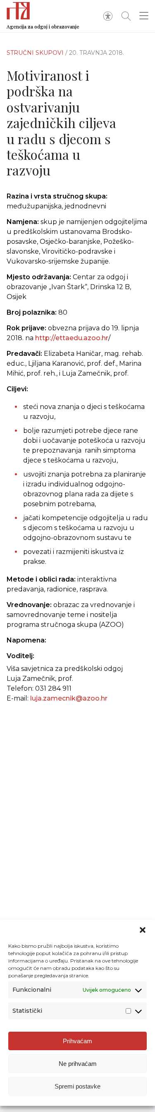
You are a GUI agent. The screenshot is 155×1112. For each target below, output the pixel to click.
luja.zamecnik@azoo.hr (68, 698)
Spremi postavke (77, 1086)
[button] (142, 930)
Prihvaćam (77, 1040)
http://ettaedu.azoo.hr (71, 338)
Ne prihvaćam (78, 1063)
